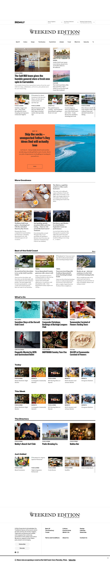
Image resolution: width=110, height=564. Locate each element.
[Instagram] (18, 552)
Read (34, 166)
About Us (66, 538)
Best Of (18, 42)
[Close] (107, 558)
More (93, 251)
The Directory (41, 42)
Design (33, 42)
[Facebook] (15, 552)
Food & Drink (52, 42)
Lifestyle (61, 42)
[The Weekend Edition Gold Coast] (55, 32)
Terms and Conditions (52, 538)
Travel (69, 42)
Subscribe (86, 42)
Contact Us (83, 538)
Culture (25, 42)
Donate (22, 548)
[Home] (23, 22)
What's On (77, 42)
